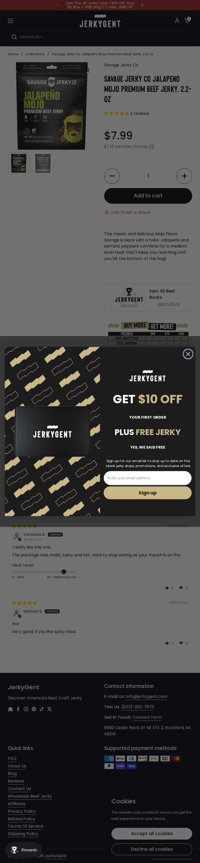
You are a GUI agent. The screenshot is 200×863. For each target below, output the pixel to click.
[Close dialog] (188, 354)
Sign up (148, 492)
